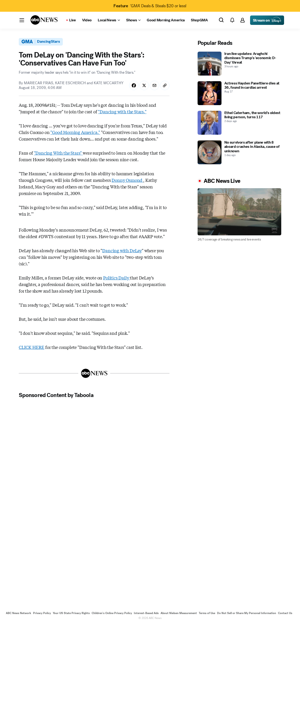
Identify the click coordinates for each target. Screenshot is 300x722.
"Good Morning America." (75, 132)
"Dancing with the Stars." (122, 111)
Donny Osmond (127, 180)
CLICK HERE (31, 347)
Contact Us (285, 613)
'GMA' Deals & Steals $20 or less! (150, 6)
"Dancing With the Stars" (58, 153)
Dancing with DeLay (122, 250)
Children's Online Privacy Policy (112, 613)
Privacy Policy (42, 613)
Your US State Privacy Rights (71, 613)
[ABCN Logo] (44, 20)
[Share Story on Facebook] (134, 85)
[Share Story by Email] (154, 85)
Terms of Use (207, 613)
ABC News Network (18, 613)
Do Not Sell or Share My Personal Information (246, 613)
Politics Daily (116, 278)
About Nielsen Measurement (179, 613)
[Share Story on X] (144, 85)
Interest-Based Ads (146, 613)
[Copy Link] (164, 85)
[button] (22, 20)
